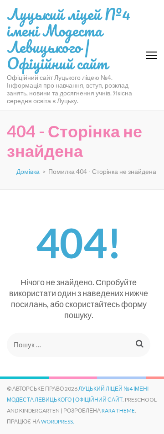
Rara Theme (118, 410)
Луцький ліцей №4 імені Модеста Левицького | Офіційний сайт (68, 38)
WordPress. (57, 421)
